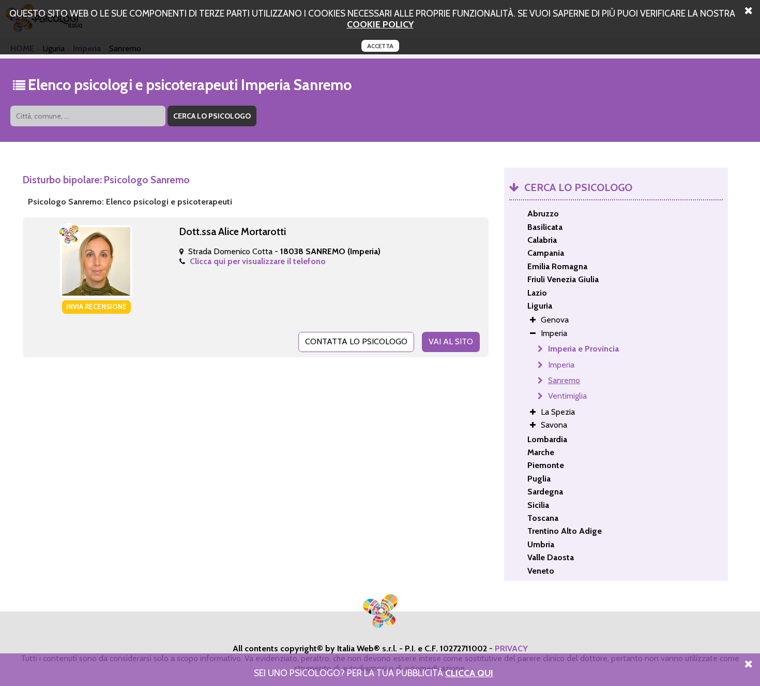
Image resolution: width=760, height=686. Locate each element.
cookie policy (380, 24)
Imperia (561, 365)
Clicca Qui (469, 672)
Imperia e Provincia (583, 349)
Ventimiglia (567, 396)
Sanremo (564, 380)
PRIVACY (511, 648)
